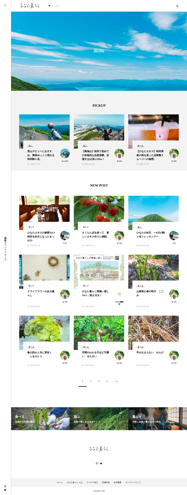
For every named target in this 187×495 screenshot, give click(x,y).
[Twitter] (5, 490)
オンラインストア (133, 482)
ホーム (60, 482)
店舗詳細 (106, 482)
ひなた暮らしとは (74, 482)
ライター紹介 (92, 482)
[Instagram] (5, 486)
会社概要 (117, 482)
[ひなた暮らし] (30, 6)
